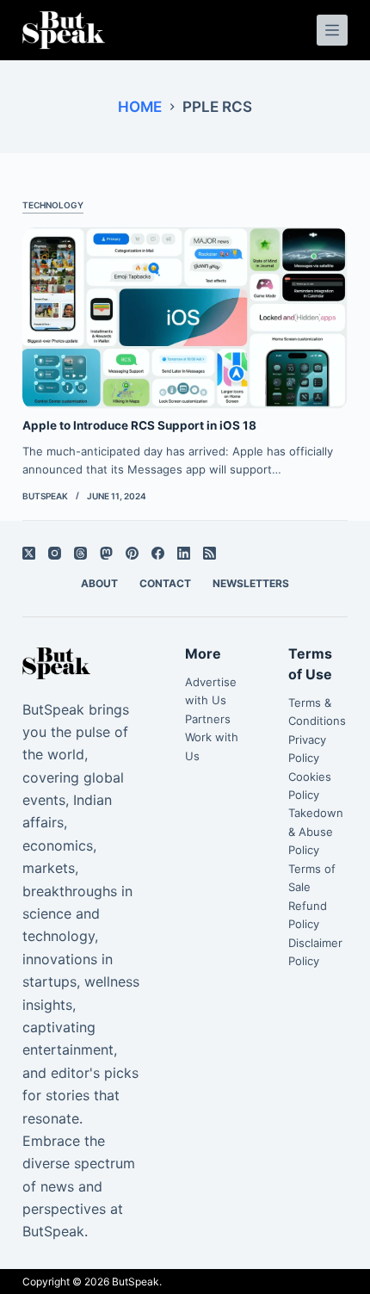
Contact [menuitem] (165, 583)
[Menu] (332, 30)
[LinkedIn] (183, 553)
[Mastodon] (106, 553)
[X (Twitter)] (28, 553)
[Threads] (80, 553)
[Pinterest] (132, 553)
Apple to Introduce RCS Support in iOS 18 (139, 425)
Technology (52, 205)
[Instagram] (54, 553)
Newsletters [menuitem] (251, 583)
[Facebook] (157, 553)
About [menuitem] (99, 583)
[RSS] (209, 553)
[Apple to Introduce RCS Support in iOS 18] (185, 319)
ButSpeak (135, 1281)
